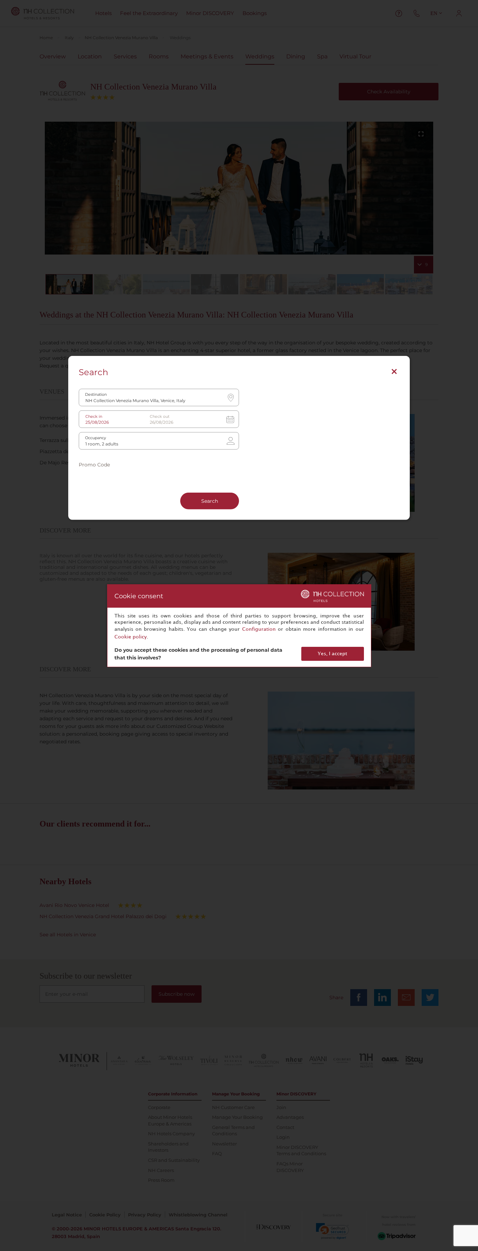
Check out (159, 416)
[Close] (394, 371)
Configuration (259, 629)
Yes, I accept (332, 653)
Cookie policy (130, 637)
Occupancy (95, 438)
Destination (96, 394)
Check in (93, 416)
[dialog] (239, 625)
